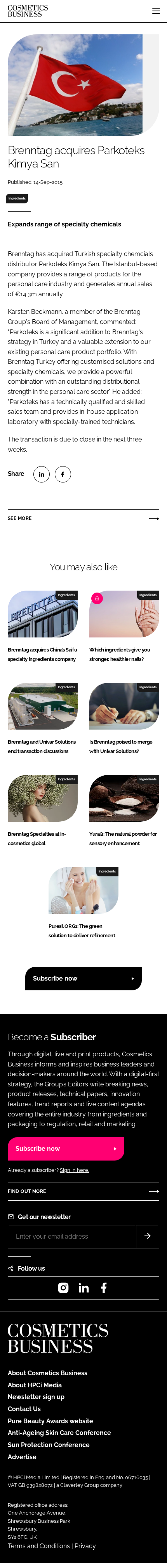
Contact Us (24, 1409)
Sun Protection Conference (49, 1445)
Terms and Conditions (39, 1546)
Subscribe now (55, 978)
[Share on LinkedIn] (41, 474)
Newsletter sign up (36, 1397)
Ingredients (17, 198)
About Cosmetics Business (47, 1373)
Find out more (27, 1191)
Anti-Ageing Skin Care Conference (59, 1433)
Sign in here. (74, 1170)
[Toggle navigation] (156, 11)
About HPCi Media (35, 1385)
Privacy (85, 1546)
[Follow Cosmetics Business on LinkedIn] (83, 1290)
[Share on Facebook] (63, 474)
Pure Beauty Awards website (50, 1421)
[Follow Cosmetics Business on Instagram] (63, 1290)
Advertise (22, 1457)
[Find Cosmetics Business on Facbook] (103, 1290)
